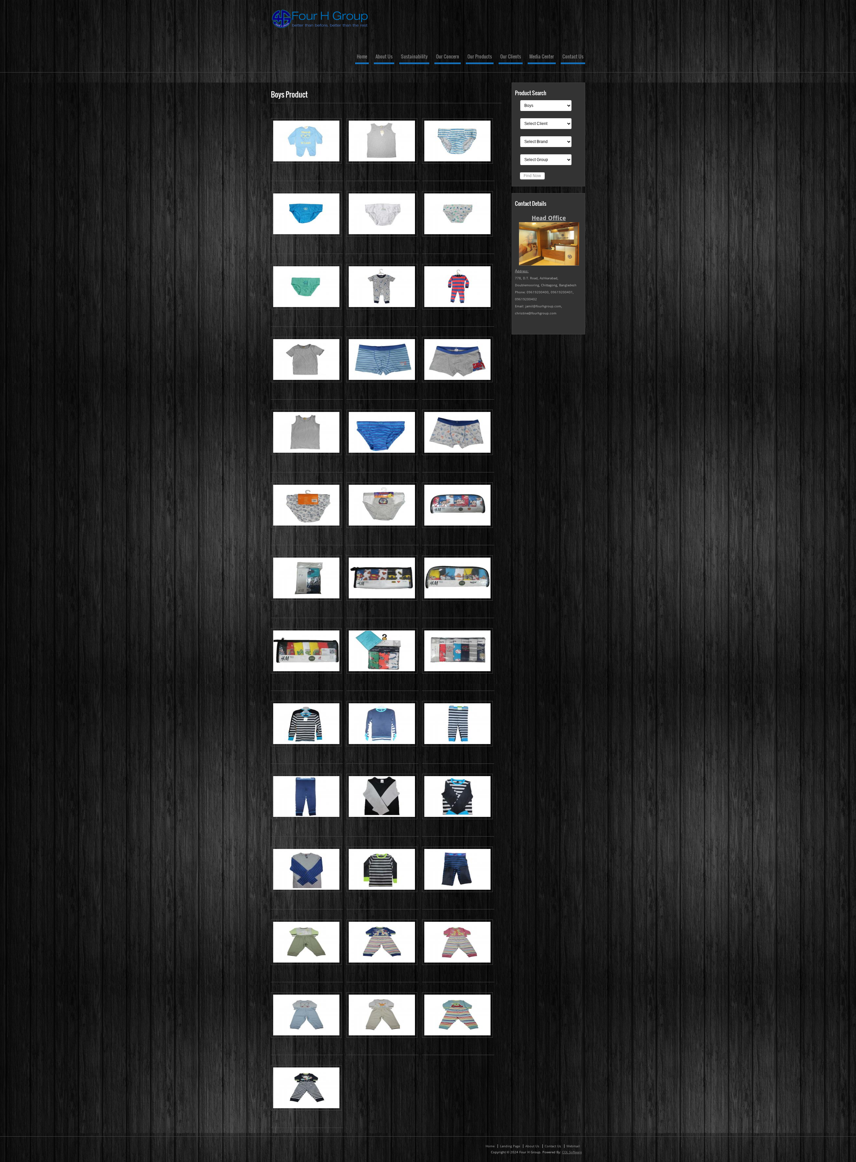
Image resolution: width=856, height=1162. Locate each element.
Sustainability (414, 57)
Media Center (541, 57)
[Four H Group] (321, 29)
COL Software (572, 1152)
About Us (384, 57)
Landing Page (510, 1146)
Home (362, 57)
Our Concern (447, 57)
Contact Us (572, 57)
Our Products (479, 57)
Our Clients (510, 57)
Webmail (573, 1146)
